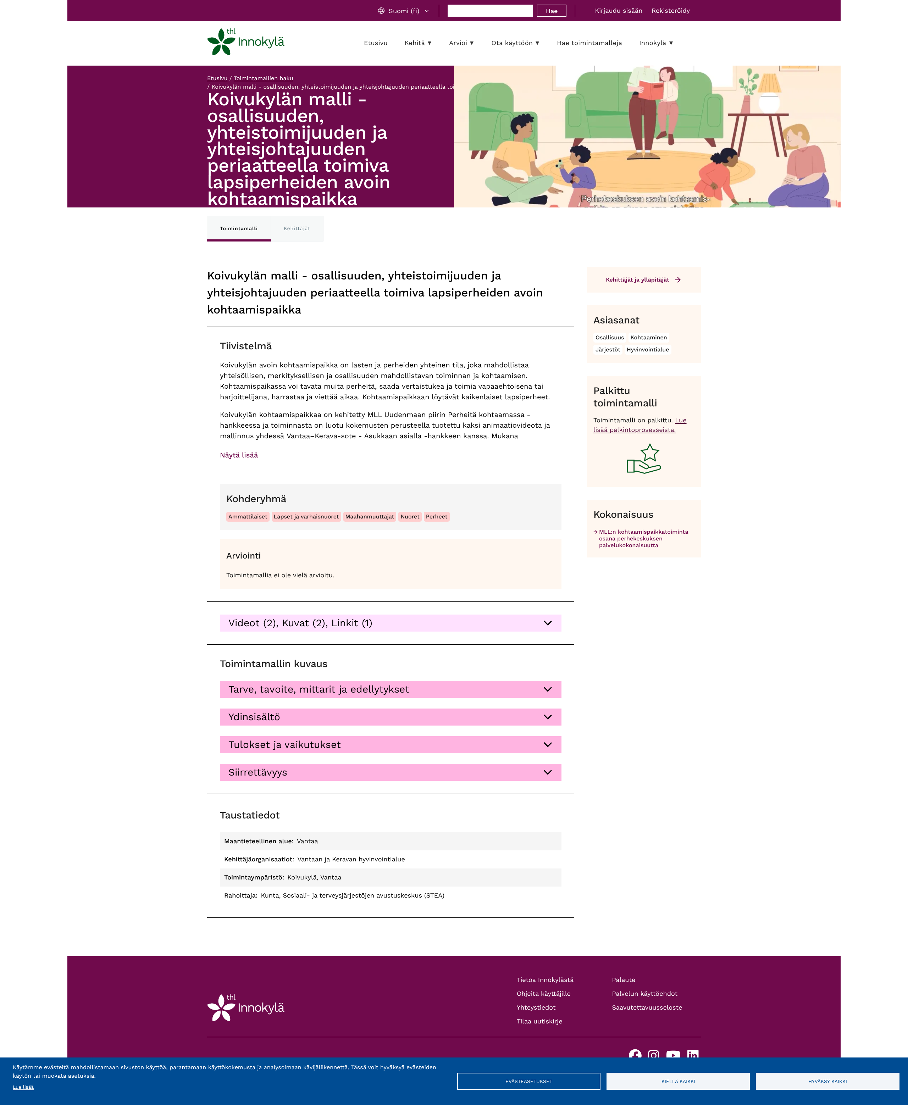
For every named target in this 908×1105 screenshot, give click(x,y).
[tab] (390, 623)
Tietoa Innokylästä (545, 980)
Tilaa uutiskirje (540, 1021)
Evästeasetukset (528, 1081)
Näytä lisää (239, 455)
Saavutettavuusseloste (647, 1007)
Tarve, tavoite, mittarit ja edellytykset (318, 689)
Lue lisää (23, 1087)
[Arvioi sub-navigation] (477, 43)
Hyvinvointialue (648, 349)
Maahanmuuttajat (369, 516)
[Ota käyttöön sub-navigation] (543, 43)
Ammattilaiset (247, 516)
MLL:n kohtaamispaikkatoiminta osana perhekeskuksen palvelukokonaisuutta (643, 538)
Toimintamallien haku (263, 78)
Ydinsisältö (254, 717)
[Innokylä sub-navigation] (676, 43)
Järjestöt (608, 349)
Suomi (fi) (404, 11)
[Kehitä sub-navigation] (435, 43)
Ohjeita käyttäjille (544, 994)
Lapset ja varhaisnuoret (306, 516)
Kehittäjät (297, 229)
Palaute (624, 980)
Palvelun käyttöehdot (645, 994)
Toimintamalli (239, 229)
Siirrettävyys (257, 772)
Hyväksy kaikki (827, 1081)
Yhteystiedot (536, 1007)
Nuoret (409, 516)
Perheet (437, 516)
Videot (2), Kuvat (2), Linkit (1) (300, 623)
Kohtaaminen (649, 337)
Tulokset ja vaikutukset (284, 744)
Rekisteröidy (671, 11)
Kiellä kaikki (678, 1081)
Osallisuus (610, 337)
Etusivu (217, 78)
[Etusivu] (245, 43)
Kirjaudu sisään (618, 11)
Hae (552, 11)
